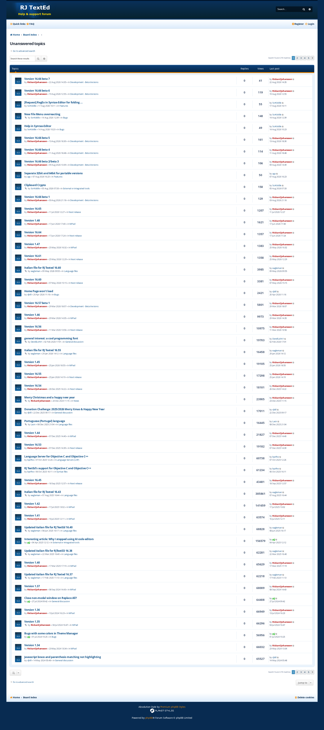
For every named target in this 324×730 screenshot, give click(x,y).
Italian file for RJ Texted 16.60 (42, 268)
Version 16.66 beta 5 (37, 138)
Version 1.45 (32, 362)
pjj (28, 542)
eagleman (35, 271)
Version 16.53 (32, 444)
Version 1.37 (32, 586)
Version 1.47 (32, 244)
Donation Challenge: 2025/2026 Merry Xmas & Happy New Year (64, 409)
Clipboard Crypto (35, 185)
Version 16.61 (32, 256)
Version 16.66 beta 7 (37, 79)
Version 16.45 (32, 480)
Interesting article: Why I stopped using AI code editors (59, 539)
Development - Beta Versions (84, 82)
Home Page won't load (38, 291)
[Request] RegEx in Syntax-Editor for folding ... (53, 102)
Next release (75, 212)
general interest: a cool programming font (51, 338)
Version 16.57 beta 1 (37, 303)
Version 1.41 (32, 515)
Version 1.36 (32, 610)
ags (29, 176)
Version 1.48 (32, 220)
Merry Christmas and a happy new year (49, 397)
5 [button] (308, 58)
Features (64, 105)
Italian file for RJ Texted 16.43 (42, 492)
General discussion (74, 341)
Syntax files (62, 471)
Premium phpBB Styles (172, 706)
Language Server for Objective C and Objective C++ (56, 456)
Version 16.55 (32, 374)
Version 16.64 (32, 232)
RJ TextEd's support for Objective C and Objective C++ (57, 468)
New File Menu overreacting (42, 114)
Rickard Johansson (37, 82)
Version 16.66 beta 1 (37, 197)
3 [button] (301, 58)
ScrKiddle (31, 105)
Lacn (33, 424)
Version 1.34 (32, 645)
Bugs (65, 117)
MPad (72, 223)
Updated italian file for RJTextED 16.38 (48, 551)
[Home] (31, 10)
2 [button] (297, 58)
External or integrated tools (76, 188)
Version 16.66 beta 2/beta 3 (41, 161)
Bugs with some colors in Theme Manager (51, 633)
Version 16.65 (32, 208)
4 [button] (304, 58)
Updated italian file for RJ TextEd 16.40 (48, 527)
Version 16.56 (32, 326)
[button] (312, 58)
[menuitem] (30, 24)
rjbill (29, 294)
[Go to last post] (293, 79)
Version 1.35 (32, 621)
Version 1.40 (32, 562)
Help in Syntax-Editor (37, 126)
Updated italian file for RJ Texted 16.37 (48, 574)
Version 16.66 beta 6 (37, 90)
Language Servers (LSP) (68, 459)
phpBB (149, 717)
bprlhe (30, 459)
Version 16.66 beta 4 (37, 149)
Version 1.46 (32, 315)
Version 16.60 (32, 279)
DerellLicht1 (36, 341)
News (76, 400)
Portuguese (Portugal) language (44, 421)
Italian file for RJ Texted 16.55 (42, 350)
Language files (71, 271)
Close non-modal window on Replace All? (50, 598)
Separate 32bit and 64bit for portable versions (53, 173)
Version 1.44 (32, 433)
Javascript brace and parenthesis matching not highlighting (62, 657)
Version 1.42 (32, 504)
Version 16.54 (32, 385)
